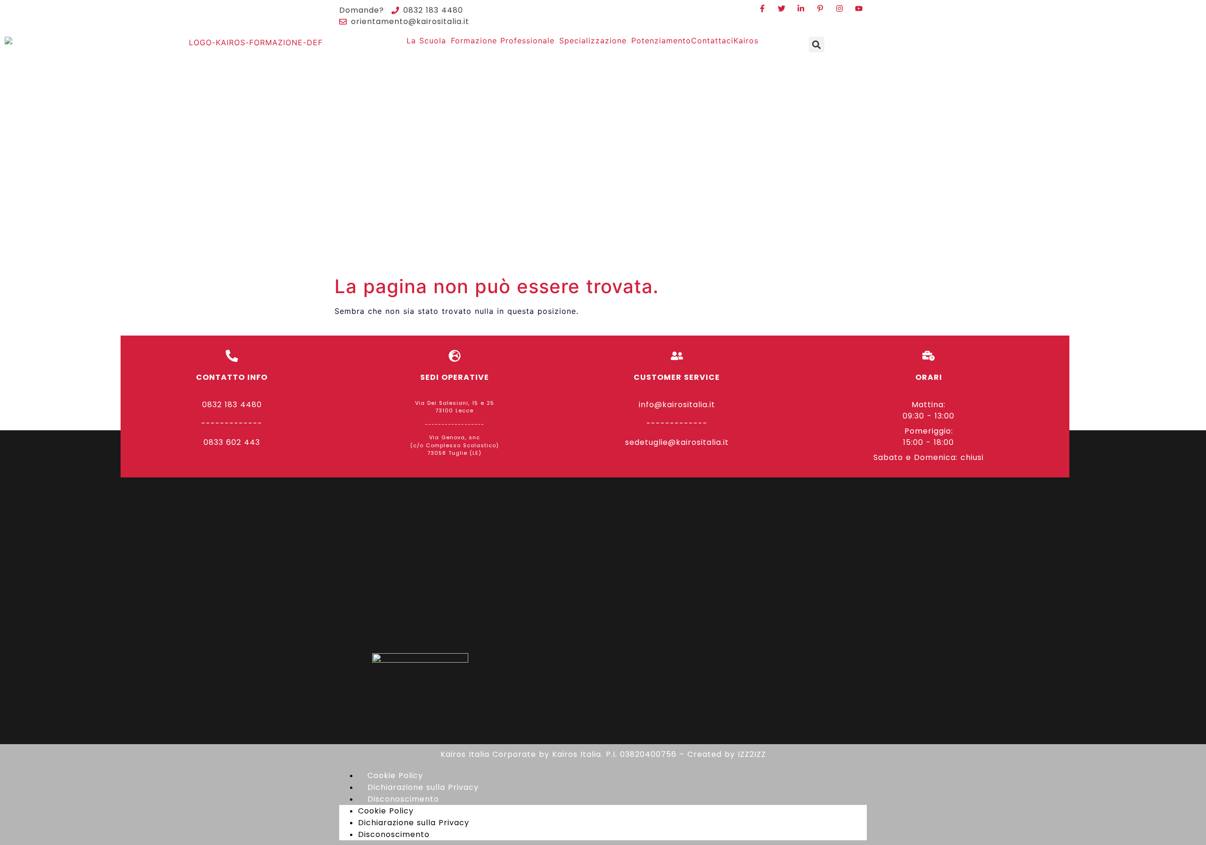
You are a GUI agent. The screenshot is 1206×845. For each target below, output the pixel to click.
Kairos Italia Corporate (488, 754)
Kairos (745, 40)
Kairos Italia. (577, 754)
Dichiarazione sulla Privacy (423, 787)
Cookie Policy (395, 775)
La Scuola (426, 40)
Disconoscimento (403, 799)
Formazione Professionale (502, 40)
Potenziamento (661, 40)
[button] (816, 44)
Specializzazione (593, 40)
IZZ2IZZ (752, 754)
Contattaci (712, 40)
